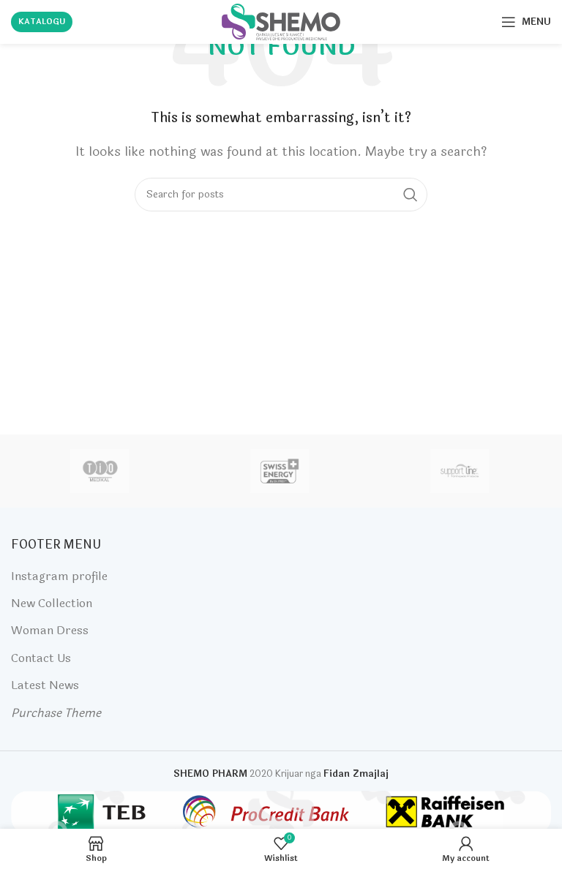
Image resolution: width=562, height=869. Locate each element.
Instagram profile (59, 576)
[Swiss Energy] (280, 471)
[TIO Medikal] (100, 471)
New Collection (51, 603)
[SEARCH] (410, 194)
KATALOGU (41, 21)
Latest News (45, 685)
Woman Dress (50, 630)
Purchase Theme (56, 713)
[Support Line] (460, 471)
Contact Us (41, 658)
